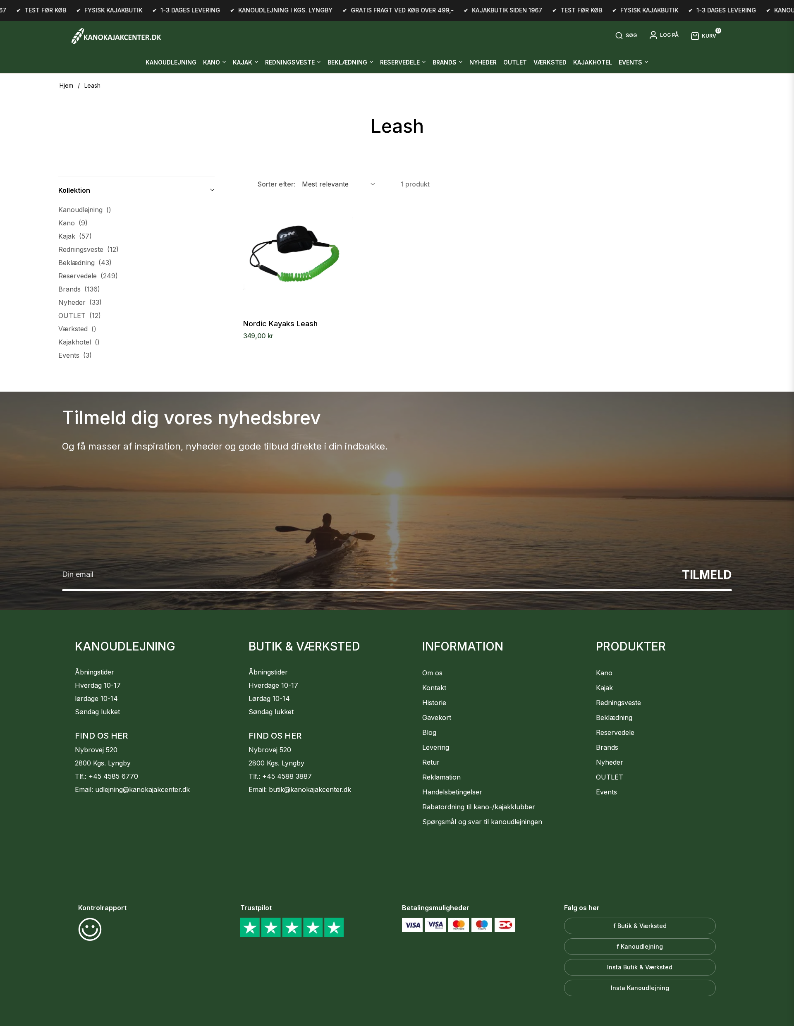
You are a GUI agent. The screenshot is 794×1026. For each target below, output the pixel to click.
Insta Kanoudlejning (640, 987)
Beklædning (85, 262)
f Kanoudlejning (640, 946)
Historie (434, 702)
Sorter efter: (276, 184)
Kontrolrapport (102, 908)
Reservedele (88, 276)
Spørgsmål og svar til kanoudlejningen (482, 822)
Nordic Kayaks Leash (280, 324)
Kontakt (434, 688)
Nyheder (80, 302)
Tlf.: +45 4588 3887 (280, 776)
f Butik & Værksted (640, 925)
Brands (79, 289)
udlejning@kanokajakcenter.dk (142, 789)
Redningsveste (88, 249)
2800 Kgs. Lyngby (103, 763)
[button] (626, 36)
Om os (432, 673)
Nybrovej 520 (96, 750)
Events (75, 355)
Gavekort (436, 717)
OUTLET (79, 315)
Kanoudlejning (84, 210)
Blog (429, 732)
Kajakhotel (79, 342)
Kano (73, 223)
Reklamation (441, 777)
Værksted (77, 329)
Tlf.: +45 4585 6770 (106, 776)
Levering (435, 747)
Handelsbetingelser (452, 792)
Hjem (66, 85)
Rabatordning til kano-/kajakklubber (478, 807)
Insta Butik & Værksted (639, 967)
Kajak (75, 236)
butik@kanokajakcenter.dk (310, 789)
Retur (431, 762)
